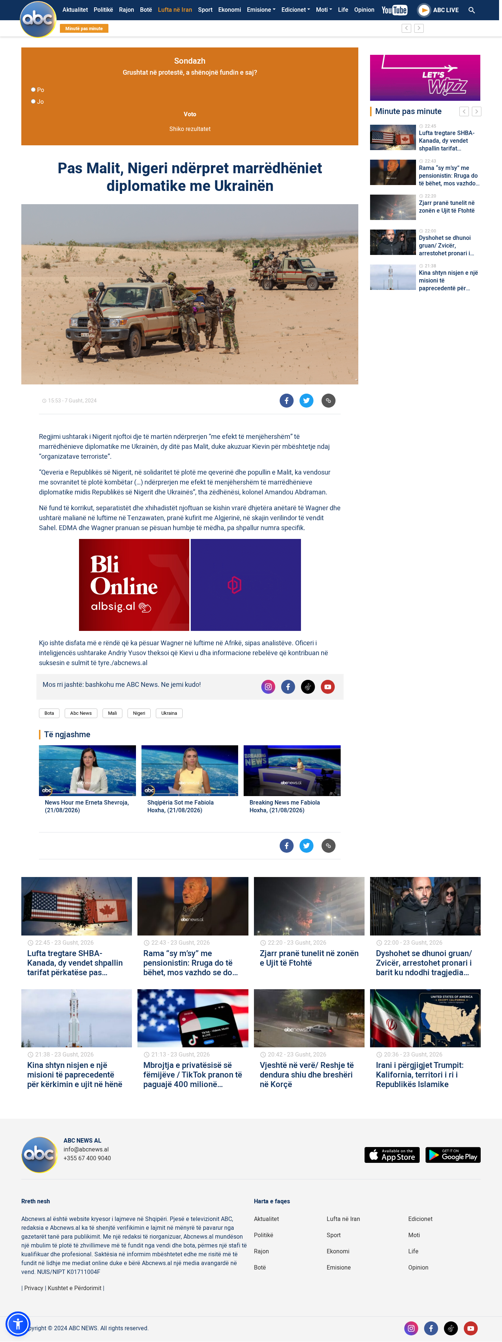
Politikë (103, 10)
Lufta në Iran (175, 10)
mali (112, 713)
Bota (49, 713)
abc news (81, 713)
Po (40, 90)
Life (343, 10)
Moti (322, 10)
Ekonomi (229, 10)
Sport (205, 10)
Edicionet (294, 10)
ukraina (169, 713)
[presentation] (465, 112)
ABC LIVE (446, 10)
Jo (40, 101)
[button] (18, 1324)
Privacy (33, 1288)
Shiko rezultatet (190, 129)
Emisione (259, 10)
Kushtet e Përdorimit (74, 1288)
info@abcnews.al (86, 1149)
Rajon (126, 10)
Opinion (364, 10)
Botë (146, 10)
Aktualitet (75, 10)
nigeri (139, 713)
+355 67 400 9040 (87, 1158)
